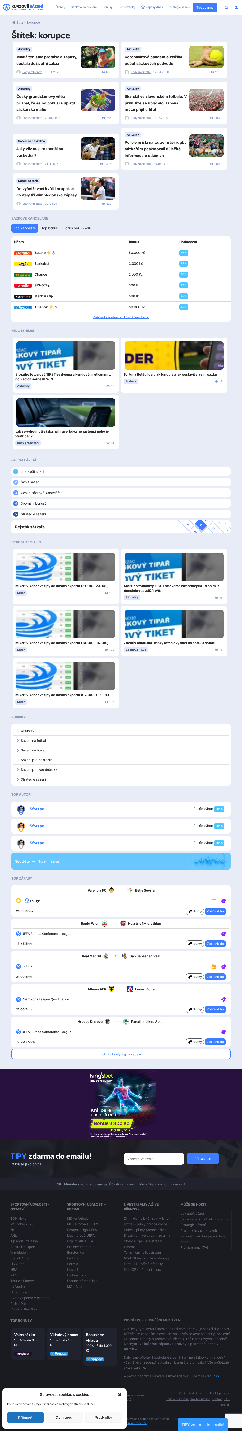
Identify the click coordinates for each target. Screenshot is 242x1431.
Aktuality (24, 49)
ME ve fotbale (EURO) (84, 1224)
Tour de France (22, 1281)
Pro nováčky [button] (127, 7)
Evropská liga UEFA (82, 1230)
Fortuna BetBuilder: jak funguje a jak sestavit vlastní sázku (170, 374)
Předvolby (103, 1417)
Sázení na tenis (28, 180)
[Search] (227, 7)
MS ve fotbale (78, 1218)
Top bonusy (21, 1320)
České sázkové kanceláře (40, 493)
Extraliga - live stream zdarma (147, 1235)
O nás (214, 1376)
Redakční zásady (177, 1399)
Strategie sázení (179, 7)
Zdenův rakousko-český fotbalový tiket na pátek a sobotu (170, 643)
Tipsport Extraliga (24, 1241)
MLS (13, 1275)
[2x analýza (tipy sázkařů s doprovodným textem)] (223, 900)
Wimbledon (19, 1252)
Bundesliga (75, 1252)
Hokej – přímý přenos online (145, 1230)
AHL (13, 1235)
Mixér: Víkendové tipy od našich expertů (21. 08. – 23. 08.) (62, 586)
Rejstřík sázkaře (30, 527)
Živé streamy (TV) (194, 1247)
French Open (20, 1258)
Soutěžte (22, 861)
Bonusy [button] (108, 7)
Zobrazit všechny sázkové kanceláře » (121, 317)
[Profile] (236, 7)
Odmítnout (65, 1417)
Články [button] (61, 7)
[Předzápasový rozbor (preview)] (214, 900)
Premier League (79, 1247)
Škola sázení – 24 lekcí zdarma (204, 1219)
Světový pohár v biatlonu (29, 1298)
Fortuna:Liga (76, 1275)
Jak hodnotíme (200, 1399)
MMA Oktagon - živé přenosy (146, 1258)
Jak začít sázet (32, 471)
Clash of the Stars (24, 1309)
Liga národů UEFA (81, 1235)
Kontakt (217, 1399)
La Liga (72, 1258)
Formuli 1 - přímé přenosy (143, 1264)
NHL (13, 1230)
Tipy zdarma (205, 7)
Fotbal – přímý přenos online (145, 1224)
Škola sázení (30, 482)
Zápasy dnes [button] (154, 7)
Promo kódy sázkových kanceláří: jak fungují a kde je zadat (203, 1236)
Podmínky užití (198, 1393)
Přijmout (25, 1417)
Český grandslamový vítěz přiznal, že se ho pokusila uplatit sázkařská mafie (45, 103)
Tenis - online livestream (142, 1252)
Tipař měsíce (48, 861)
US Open (17, 1264)
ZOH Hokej (18, 1218)
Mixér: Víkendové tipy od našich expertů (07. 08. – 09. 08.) (62, 695)
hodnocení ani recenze (132, 1423)
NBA (13, 1269)
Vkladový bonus (64, 1334)
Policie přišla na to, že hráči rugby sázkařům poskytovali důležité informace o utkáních (155, 149)
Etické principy (220, 1393)
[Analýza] (223, 900)
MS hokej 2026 (22, 1224)
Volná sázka (24, 1334)
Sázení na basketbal (32, 141)
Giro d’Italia (19, 1292)
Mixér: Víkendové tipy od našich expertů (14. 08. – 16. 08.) (61, 643)
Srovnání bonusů (34, 503)
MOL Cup (74, 1286)
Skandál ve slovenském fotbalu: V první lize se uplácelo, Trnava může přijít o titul (156, 103)
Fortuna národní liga (82, 1281)
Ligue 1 (72, 1269)
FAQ (227, 1399)
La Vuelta (17, 1286)
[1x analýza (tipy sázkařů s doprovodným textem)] (223, 966)
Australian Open (22, 1247)
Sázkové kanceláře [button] (84, 7)
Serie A (72, 1264)
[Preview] (214, 901)
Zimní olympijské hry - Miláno (146, 1218)
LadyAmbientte (32, 72)
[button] (119, 1394)
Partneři (224, 1404)
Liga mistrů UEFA (80, 1241)
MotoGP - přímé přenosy (143, 1269)
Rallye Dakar (20, 1303)
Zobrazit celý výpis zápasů (121, 1054)
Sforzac (37, 809)
